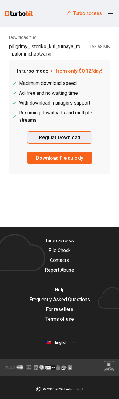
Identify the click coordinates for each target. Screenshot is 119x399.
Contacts (59, 260)
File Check (60, 250)
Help (60, 290)
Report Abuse (59, 270)
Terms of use (59, 319)
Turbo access (87, 13)
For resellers (59, 309)
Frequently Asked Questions (59, 299)
